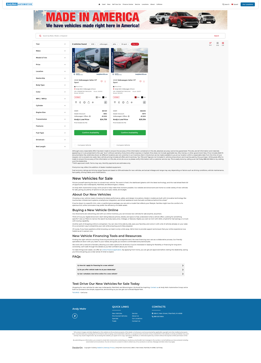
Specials (115, 318)
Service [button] (137, 4)
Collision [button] (159, 4)
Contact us (154, 287)
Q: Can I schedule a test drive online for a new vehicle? (97, 274)
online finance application (112, 250)
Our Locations (248, 4)
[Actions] (105, 81)
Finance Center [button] (128, 4)
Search (216, 36)
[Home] (99, 4)
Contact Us (136, 321)
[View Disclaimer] (93, 102)
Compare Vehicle (84, 145)
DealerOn (100, 347)
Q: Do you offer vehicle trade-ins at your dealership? (96, 269)
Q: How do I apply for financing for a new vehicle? (95, 265)
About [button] (152, 4)
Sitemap (106, 347)
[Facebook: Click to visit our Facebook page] (75, 316)
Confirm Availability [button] (90, 133)
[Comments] (105, 102)
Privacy (112, 347)
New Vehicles (117, 313)
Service (134, 313)
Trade (114, 321)
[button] (107, 61)
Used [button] (103, 4)
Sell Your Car (116, 4)
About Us (135, 316)
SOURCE (76, 292)
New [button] (108, 4)
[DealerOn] (77, 348)
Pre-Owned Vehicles (119, 316)
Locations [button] (145, 4)
